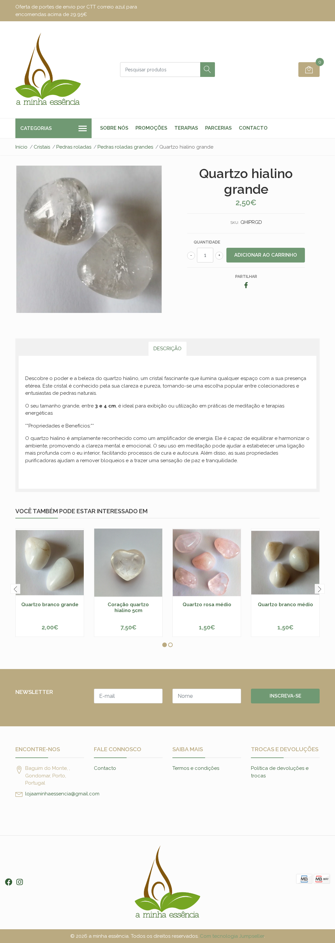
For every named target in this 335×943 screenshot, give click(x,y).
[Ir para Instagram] (19, 882)
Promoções (151, 128)
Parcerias (218, 128)
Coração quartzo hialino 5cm (128, 607)
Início (21, 147)
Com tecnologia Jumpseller (232, 936)
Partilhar (246, 276)
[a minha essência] (48, 69)
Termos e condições (195, 768)
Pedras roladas (73, 147)
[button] (165, 645)
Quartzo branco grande (50, 605)
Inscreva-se (285, 696)
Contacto (253, 128)
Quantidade (207, 242)
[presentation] (15, 589)
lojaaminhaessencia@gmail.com (62, 794)
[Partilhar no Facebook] (246, 286)
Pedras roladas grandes (125, 147)
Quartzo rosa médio (207, 605)
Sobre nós (114, 128)
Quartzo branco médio (285, 605)
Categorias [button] (36, 128)
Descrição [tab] (167, 349)
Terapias (186, 128)
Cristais (42, 147)
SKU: (234, 222)
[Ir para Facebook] (8, 882)
